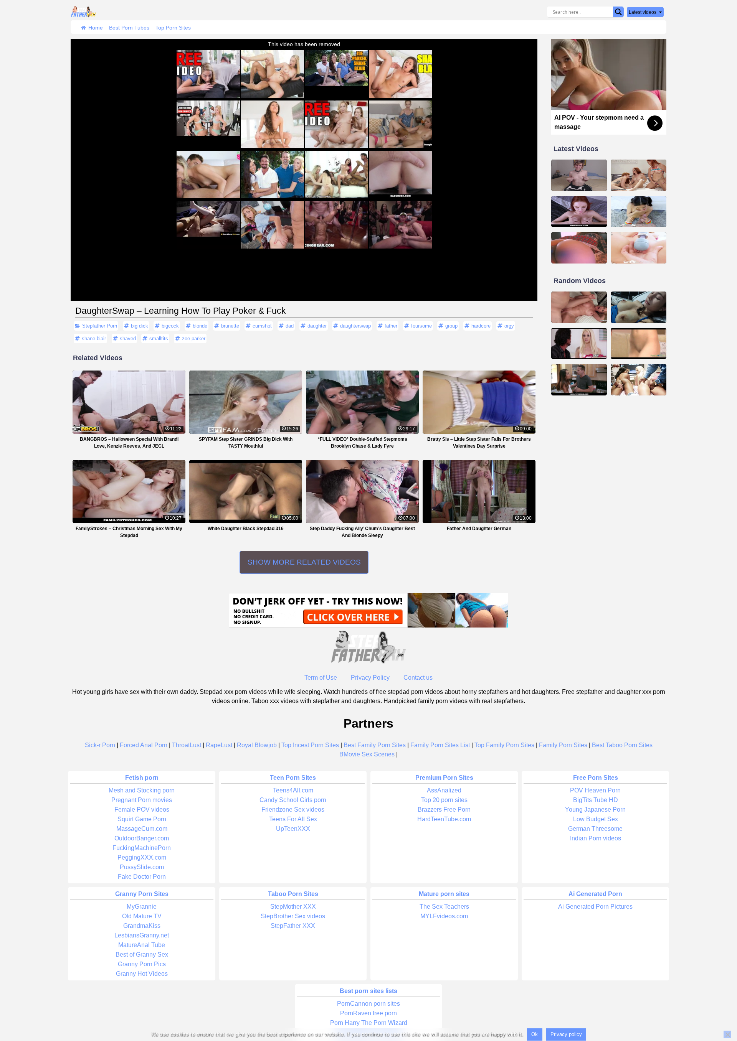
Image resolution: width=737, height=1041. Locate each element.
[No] (727, 1034)
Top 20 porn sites (444, 800)
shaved (128, 338)
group (451, 326)
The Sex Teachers (444, 906)
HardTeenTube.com (444, 819)
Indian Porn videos (595, 838)
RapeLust (219, 745)
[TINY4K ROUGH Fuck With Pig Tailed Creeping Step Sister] (638, 211)
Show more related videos (304, 562)
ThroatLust (186, 745)
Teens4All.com (293, 790)
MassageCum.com (141, 828)
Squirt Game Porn (141, 819)
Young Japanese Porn (595, 809)
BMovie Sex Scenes (367, 754)
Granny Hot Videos (142, 973)
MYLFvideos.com (444, 916)
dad (290, 326)
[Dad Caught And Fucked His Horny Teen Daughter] (579, 343)
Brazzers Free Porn (444, 809)
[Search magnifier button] (618, 12)
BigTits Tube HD (595, 800)
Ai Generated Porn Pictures (595, 906)
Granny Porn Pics (142, 964)
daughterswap (355, 326)
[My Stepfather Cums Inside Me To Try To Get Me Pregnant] (638, 307)
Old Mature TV (142, 916)
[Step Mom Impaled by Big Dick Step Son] (579, 307)
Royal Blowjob (257, 745)
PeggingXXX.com (141, 857)
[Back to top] (714, 1005)
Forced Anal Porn (143, 745)
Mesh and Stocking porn (142, 790)
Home (95, 28)
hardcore (481, 326)
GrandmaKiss (141, 925)
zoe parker (193, 338)
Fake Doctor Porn (142, 876)
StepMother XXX (293, 906)
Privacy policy (566, 1034)
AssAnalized (444, 790)
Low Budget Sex (595, 819)
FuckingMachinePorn (141, 848)
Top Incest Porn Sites (310, 745)
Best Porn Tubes (129, 28)
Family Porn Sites (563, 745)
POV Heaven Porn (595, 790)
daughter (317, 326)
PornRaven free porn (368, 1013)
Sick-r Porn (100, 745)
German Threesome (595, 828)
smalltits (158, 338)
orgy (509, 326)
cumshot (262, 326)
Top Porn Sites (173, 28)
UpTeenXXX (293, 828)
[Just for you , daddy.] (579, 175)
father (391, 326)
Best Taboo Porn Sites (622, 745)
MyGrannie (142, 906)
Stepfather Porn (99, 326)
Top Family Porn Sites (504, 745)
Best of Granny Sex (142, 954)
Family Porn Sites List (440, 745)
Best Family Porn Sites (375, 745)
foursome (421, 326)
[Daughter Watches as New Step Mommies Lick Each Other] (638, 175)
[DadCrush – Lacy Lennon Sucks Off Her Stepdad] (579, 211)
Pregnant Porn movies (141, 800)
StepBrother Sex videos (293, 916)
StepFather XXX (293, 925)
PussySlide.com (142, 867)
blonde (200, 326)
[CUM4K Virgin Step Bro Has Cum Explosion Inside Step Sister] (638, 248)
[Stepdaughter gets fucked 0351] (638, 343)
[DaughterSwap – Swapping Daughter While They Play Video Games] (638, 379)
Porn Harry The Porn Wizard (368, 1023)
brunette (230, 326)
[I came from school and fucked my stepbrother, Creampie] (579, 248)
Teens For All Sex (293, 819)
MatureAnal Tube (141, 945)
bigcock (170, 326)
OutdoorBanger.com (141, 838)
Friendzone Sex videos (292, 809)
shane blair (94, 338)
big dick (139, 326)
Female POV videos (141, 809)
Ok (534, 1034)
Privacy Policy (370, 677)
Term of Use (320, 677)
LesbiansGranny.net (141, 935)
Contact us (418, 677)
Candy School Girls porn (292, 800)
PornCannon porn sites (368, 1003)
